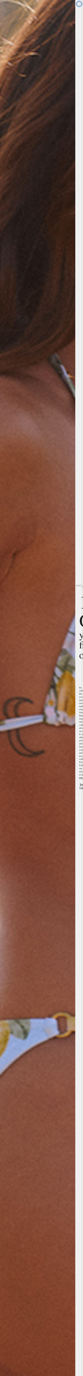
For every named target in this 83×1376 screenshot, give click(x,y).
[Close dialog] (79, 4)
